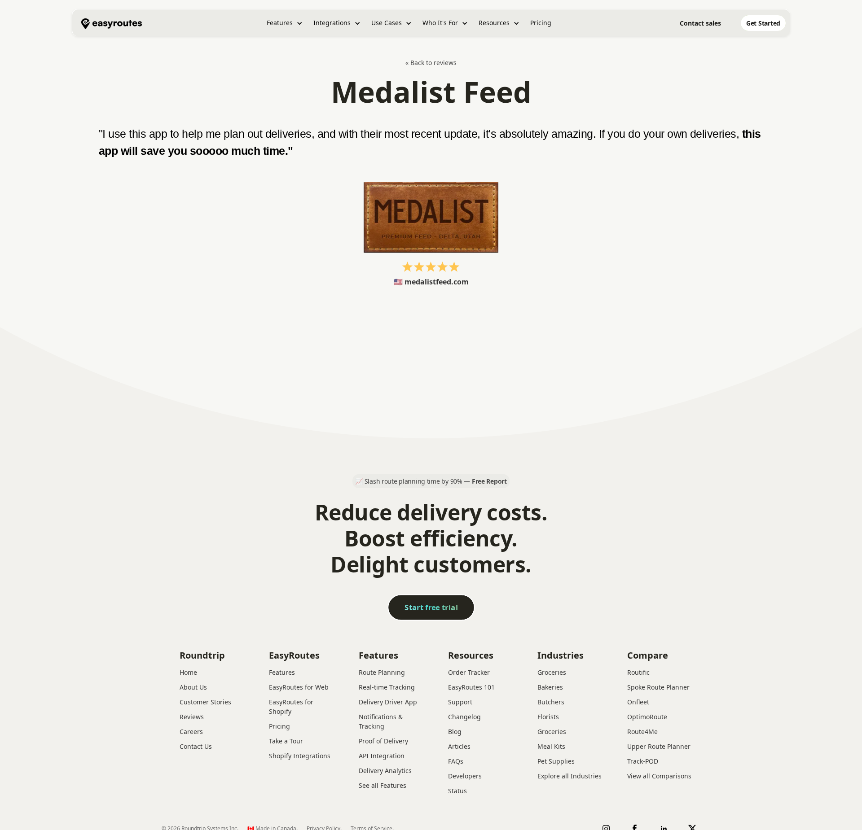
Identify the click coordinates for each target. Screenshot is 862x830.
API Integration (382, 755)
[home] (111, 22)
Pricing (540, 22)
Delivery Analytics (385, 770)
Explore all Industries (569, 776)
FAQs (455, 761)
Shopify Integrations (299, 755)
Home (188, 672)
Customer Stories (205, 702)
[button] (285, 23)
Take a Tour (286, 741)
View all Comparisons (659, 776)
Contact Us (196, 746)
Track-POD (642, 761)
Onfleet (638, 702)
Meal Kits (551, 746)
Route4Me (642, 731)
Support (460, 702)
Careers (191, 731)
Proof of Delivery (383, 741)
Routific (638, 672)
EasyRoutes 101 (471, 687)
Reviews (192, 716)
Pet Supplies (556, 761)
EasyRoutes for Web (299, 687)
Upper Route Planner (658, 746)
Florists (548, 716)
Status (457, 790)
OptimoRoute (647, 716)
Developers (465, 776)
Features (282, 672)
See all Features (382, 785)
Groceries (551, 672)
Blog (455, 731)
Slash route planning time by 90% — (436, 481)
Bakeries (550, 687)
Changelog (464, 716)
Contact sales (700, 23)
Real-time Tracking (387, 687)
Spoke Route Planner (658, 687)
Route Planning (382, 672)
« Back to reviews (431, 62)
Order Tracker (469, 672)
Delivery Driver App (388, 702)
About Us (193, 687)
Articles (459, 746)
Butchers (550, 702)
